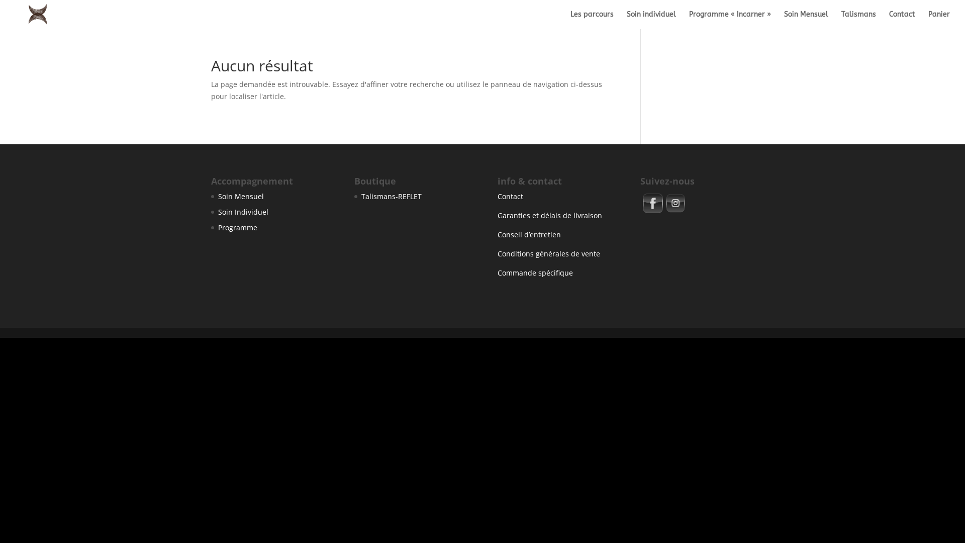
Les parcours (592, 15)
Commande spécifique (535, 273)
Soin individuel (651, 15)
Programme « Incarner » (730, 15)
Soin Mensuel (806, 15)
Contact (902, 15)
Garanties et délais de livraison (550, 215)
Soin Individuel (243, 212)
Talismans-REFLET (391, 196)
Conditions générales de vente (549, 253)
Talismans (858, 15)
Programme (237, 227)
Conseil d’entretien (529, 234)
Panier (939, 15)
